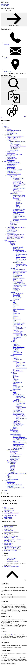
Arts (14, 310)
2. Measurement (14, 193)
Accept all (9, 597)
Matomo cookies (9, 634)
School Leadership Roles (13, 449)
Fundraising (16, 349)
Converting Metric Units (19, 209)
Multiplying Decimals (18, 178)
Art (14, 378)
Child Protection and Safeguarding (15, 136)
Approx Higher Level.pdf (10, 515)
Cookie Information (11, 558)
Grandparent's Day (17, 297)
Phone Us (6, 44)
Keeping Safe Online (18, 262)
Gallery (8, 477)
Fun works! (16, 379)
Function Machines (17, 191)
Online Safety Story (21, 264)
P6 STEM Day (16, 387)
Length (18, 202)
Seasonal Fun (16, 313)
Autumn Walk (16, 295)
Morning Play (16, 296)
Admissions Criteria (12, 139)
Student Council (14, 459)
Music (14, 392)
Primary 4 (12, 341)
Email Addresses (11, 482)
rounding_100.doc (8, 518)
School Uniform (11, 151)
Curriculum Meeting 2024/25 (14, 137)
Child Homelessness (12, 158)
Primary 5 (12, 355)
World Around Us (17, 333)
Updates (12, 245)
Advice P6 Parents (11, 168)
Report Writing (19, 328)
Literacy (15, 303)
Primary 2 (12, 292)
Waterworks (16, 431)
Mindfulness (16, 376)
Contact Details (10, 483)
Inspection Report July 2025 (14, 174)
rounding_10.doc (8, 517)
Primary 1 (12, 268)
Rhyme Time (16, 273)
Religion (15, 380)
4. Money (12, 223)
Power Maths (19, 331)
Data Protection (14, 148)
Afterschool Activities (12, 172)
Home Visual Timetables (19, 446)
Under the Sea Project (21, 335)
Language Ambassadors (16, 453)
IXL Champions (17, 423)
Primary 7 (12, 390)
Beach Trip (16, 290)
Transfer (15, 373)
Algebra (15, 192)
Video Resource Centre (12, 479)
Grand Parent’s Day (18, 324)
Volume (18, 206)
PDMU (15, 311)
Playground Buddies (15, 456)
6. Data (12, 226)
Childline (9, 476)
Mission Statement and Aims (14, 130)
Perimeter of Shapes (18, 214)
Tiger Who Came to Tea (19, 272)
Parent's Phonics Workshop (19, 285)
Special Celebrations (18, 371)
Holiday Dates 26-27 (12, 164)
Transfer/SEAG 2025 (12, 175)
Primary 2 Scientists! (18, 293)
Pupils (5, 240)
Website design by (11, 566)
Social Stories (16, 445)
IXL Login (12, 244)
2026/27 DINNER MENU (13, 162)
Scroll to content (5, 4)
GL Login (12, 243)
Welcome (9, 129)
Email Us (6, 57)
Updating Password (18, 247)
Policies (9, 140)
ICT (14, 302)
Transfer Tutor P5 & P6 (12, 230)
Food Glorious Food (21, 334)
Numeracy (15, 304)
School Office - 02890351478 (14, 484)
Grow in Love (16, 345)
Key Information (8, 134)
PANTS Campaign (11, 231)
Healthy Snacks (11, 233)
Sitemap (6, 553)
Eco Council (13, 452)
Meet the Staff (10, 131)
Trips (14, 375)
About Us (6, 127)
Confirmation (16, 410)
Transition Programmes (18, 394)
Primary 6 (12, 372)
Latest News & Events (9, 155)
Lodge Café (16, 288)
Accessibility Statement (12, 561)
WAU (14, 307)
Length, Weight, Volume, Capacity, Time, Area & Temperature (19, 196)
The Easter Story (11, 160)
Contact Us (6, 480)
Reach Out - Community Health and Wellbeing (21, 407)
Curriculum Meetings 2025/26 (14, 169)
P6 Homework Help (18, 386)
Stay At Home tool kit (18, 448)
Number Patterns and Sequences (18, 186)
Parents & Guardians (9, 161)
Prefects (12, 455)
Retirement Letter (11, 165)
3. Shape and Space (15, 221)
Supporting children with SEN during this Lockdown (20, 437)
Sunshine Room (11, 153)
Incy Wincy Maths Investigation (17, 276)
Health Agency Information (13, 238)
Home (5, 126)
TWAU (15, 361)
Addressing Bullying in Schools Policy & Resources (18, 146)
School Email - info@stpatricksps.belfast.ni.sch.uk (15, 486)
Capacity (18, 200)
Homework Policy (14, 150)
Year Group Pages (11, 241)
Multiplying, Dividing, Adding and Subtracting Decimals (19, 212)
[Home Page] (4, 5)
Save (14, 663)
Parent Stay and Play (18, 281)
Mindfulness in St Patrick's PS (14, 154)
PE (14, 369)
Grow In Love (16, 400)
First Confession (17, 318)
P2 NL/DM (16, 299)
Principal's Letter (11, 167)
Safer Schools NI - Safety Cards (15, 236)
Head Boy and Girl (14, 458)
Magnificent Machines (21, 368)
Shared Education (17, 354)
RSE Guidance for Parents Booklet (15, 237)
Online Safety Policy (15, 144)
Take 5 (14, 441)
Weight (18, 207)
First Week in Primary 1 (19, 269)
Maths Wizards (16, 248)
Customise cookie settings (19, 597)
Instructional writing (21, 327)
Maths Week (19, 359)
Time (17, 205)
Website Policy (10, 559)
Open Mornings (11, 157)
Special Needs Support (15, 434)
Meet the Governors (12, 133)
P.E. (14, 306)
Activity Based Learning (19, 309)
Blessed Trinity (20, 396)
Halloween (15, 432)
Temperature (19, 203)
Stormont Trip (16, 289)
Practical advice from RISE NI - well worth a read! (19, 443)
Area (17, 199)
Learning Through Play (19, 283)
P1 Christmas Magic (18, 282)
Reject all (3, 597)
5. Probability (13, 224)
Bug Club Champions (18, 250)
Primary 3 (12, 300)
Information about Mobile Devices (15, 234)
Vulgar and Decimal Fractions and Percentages (19, 183)
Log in (5, 490)
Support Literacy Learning (19, 439)
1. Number (12, 176)
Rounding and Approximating (17, 180)
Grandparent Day (17, 286)
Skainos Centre (17, 389)
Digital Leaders (14, 451)
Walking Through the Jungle (20, 271)
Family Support (10, 171)
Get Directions (7, 71)
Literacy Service (17, 435)
